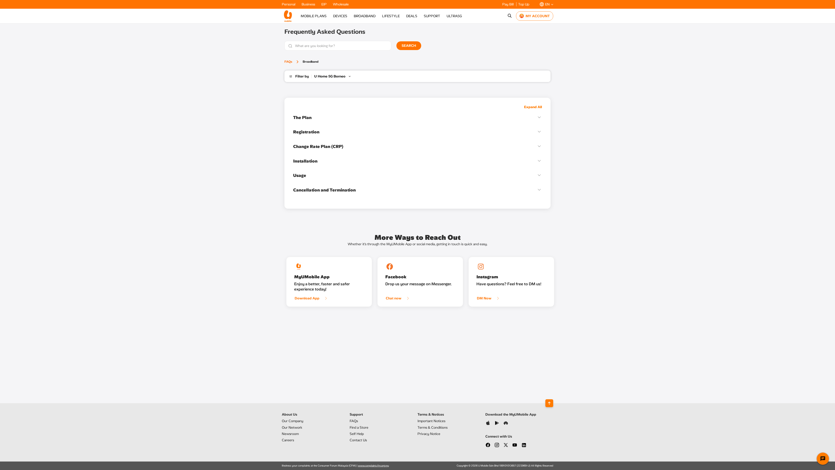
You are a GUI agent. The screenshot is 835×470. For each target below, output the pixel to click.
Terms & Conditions (433, 427)
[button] (546, 4)
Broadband (310, 62)
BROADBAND (365, 16)
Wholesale (341, 4)
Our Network (292, 427)
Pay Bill (508, 4)
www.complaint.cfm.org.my (373, 465)
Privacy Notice (429, 434)
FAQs (288, 62)
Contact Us (358, 440)
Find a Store (359, 427)
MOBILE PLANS (314, 16)
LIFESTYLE (391, 16)
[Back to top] (549, 403)
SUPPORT (432, 16)
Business (309, 4)
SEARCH (409, 46)
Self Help (357, 434)
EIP (324, 4)
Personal (289, 4)
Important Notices (431, 421)
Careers (288, 440)
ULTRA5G (454, 16)
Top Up (523, 4)
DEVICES (340, 16)
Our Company (292, 421)
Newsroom (290, 434)
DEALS (411, 16)
